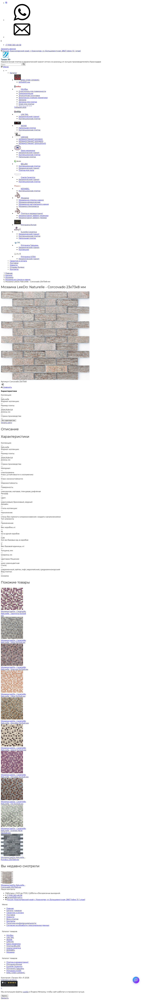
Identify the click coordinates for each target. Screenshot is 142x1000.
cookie (26, 992)
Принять (4, 996)
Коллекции (24, 250)
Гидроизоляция (26, 93)
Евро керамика (28, 150)
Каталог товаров (14, 911)
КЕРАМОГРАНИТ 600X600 (31, 139)
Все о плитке (12, 919)
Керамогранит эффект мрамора (33, 216)
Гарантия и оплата (18, 261)
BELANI (24, 164)
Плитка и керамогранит (32, 213)
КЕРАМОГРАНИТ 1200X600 (31, 141)
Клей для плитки (26, 104)
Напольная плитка (27, 128)
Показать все (20, 107)
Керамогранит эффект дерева (33, 218)
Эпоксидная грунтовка (29, 95)
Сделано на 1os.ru (9, 980)
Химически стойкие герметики (33, 98)
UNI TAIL (24, 114)
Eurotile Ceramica (29, 232)
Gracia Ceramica (28, 177)
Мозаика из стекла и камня (31, 200)
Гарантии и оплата (15, 913)
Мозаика (25, 198)
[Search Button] (24, 64)
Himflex (24, 89)
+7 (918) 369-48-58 (13, 45)
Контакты (14, 269)
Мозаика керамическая (29, 202)
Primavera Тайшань (29, 245)
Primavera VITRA (28, 257)
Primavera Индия (28, 225)
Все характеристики (8, 420)
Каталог (13, 73)
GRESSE (24, 137)
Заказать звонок (8, 49)
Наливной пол (25, 106)
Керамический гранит (29, 116)
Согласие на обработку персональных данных (27, 925)
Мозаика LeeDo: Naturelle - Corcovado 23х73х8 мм (13, 886)
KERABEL (25, 189)
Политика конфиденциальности (21, 923)
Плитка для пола (26, 170)
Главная (10, 908)
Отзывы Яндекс (17, 267)
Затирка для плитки (28, 102)
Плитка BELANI (13, 946)
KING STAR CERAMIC (30, 80)
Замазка (22, 100)
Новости (14, 265)
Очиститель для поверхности (32, 91)
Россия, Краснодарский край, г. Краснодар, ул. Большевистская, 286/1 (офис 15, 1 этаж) (41, 51)
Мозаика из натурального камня (34, 204)
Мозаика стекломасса (29, 206)
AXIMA (24, 126)
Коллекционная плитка (29, 119)
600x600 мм (24, 82)
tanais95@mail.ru (14, 897)
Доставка (14, 263)
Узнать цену (6, 423)
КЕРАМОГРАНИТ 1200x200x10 (32, 143)
